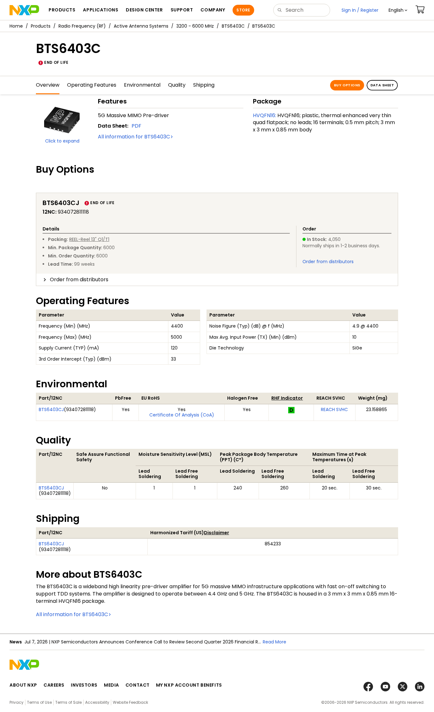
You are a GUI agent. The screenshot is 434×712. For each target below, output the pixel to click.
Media (111, 685)
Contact (137, 685)
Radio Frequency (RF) (82, 26)
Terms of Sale (68, 702)
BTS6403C (233, 26)
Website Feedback (130, 702)
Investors (84, 685)
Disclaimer (216, 532)
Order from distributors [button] (79, 279)
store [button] (243, 10)
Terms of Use (39, 702)
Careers (54, 685)
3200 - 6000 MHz (195, 26)
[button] (398, 10)
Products (41, 26)
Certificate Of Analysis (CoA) (181, 415)
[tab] (217, 280)
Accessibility (97, 702)
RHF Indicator (287, 398)
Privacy (17, 702)
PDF (136, 126)
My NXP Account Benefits (189, 685)
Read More (274, 642)
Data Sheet (382, 85)
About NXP (23, 685)
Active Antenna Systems (141, 26)
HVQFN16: (264, 115)
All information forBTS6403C (134, 136)
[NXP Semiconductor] (24, 10)
